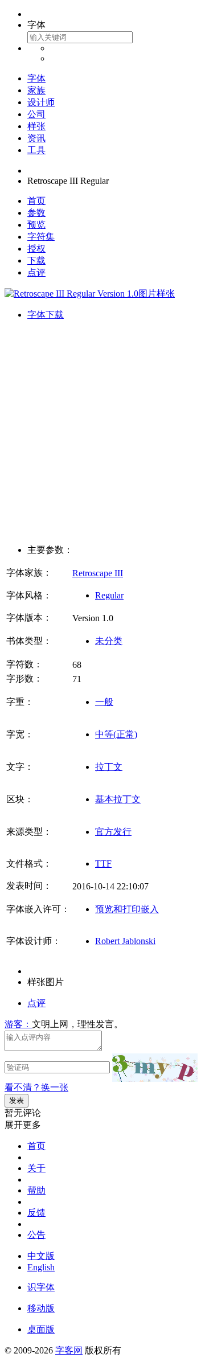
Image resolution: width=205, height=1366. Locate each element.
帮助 (36, 1190)
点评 (36, 272)
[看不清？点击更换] (155, 1067)
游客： (18, 1024)
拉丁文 (108, 767)
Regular (109, 595)
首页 (36, 201)
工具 (36, 150)
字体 (36, 78)
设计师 (41, 102)
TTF (103, 863)
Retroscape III (97, 573)
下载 (36, 260)
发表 (16, 1100)
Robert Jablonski (125, 941)
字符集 (41, 236)
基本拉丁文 (118, 799)
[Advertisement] (102, 432)
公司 (36, 114)
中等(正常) (116, 734)
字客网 (69, 1350)
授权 (36, 248)
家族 (36, 90)
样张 (36, 126)
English (41, 1267)
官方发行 (113, 831)
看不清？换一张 (36, 1087)
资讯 (36, 138)
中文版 (41, 1256)
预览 (36, 224)
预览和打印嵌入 (127, 909)
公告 (36, 1235)
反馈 (36, 1212)
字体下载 (45, 314)
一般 (104, 702)
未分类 (108, 641)
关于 (36, 1168)
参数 (36, 213)
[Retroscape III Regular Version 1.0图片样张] (90, 293)
